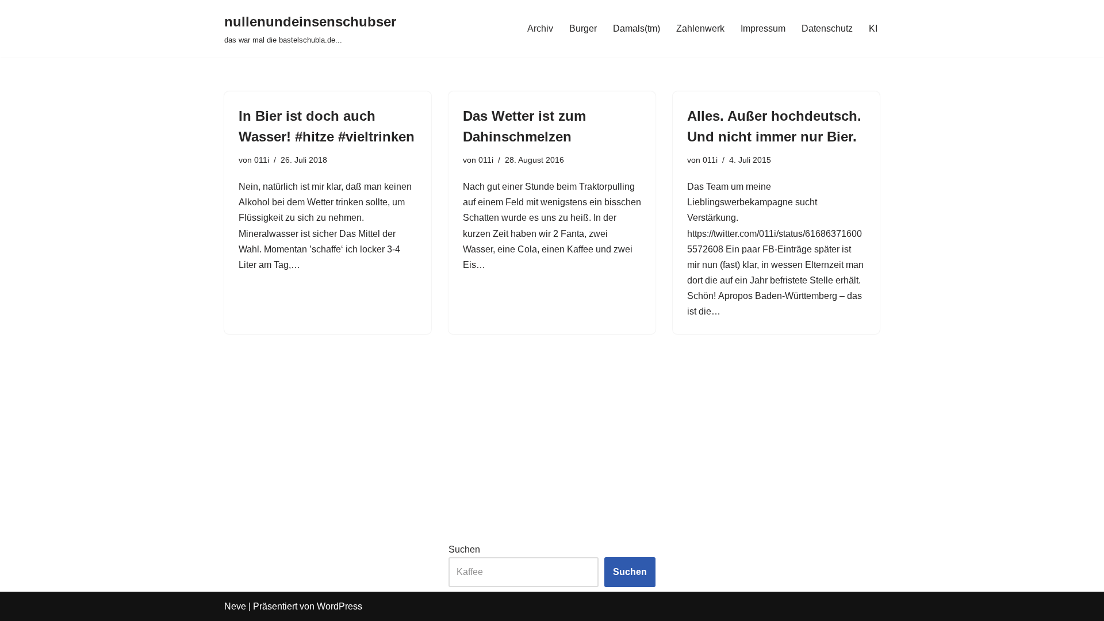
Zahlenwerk (700, 28)
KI (873, 28)
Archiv (540, 28)
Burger (583, 28)
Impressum (763, 28)
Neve (235, 606)
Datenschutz (827, 28)
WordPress (339, 606)
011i (261, 159)
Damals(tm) (636, 28)
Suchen (464, 549)
